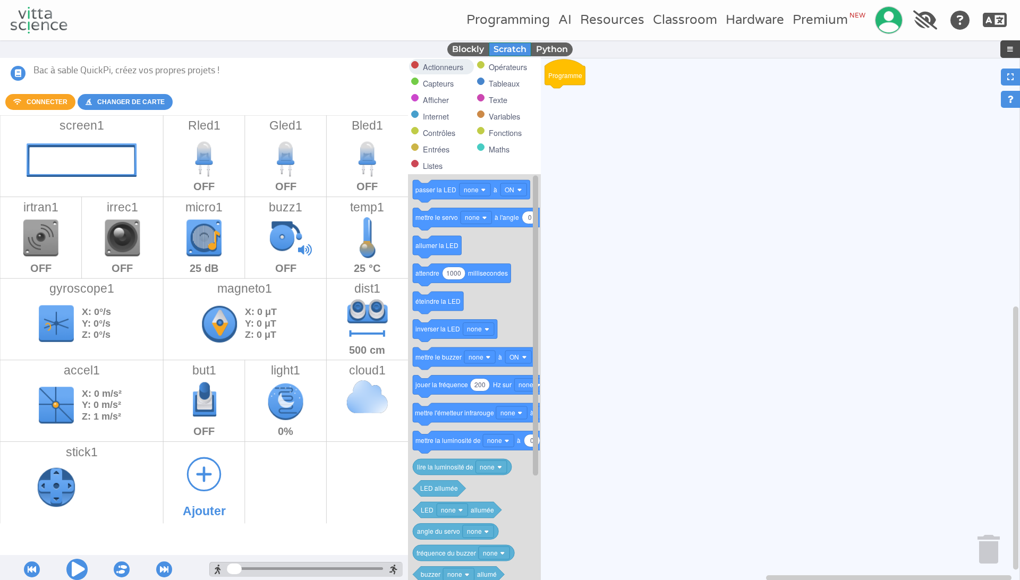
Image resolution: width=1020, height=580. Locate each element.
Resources (612, 20)
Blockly (468, 49)
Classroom (685, 20)
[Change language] (995, 20)
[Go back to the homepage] (39, 20)
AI (565, 20)
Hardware (755, 20)
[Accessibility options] (925, 20)
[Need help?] (960, 20)
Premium (829, 20)
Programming (508, 20)
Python (552, 49)
